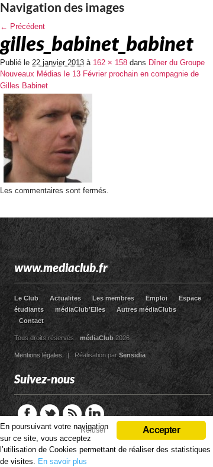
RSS (72, 413)
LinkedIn (94, 413)
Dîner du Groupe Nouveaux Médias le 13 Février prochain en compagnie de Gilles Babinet (102, 74)
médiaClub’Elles (80, 309)
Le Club (26, 298)
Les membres (113, 298)
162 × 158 (110, 62)
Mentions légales (38, 355)
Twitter (49, 413)
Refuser (93, 430)
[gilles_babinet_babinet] (48, 182)
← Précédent (22, 26)
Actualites (65, 298)
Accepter (161, 430)
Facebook (27, 413)
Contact (31, 320)
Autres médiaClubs (146, 309)
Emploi (156, 298)
